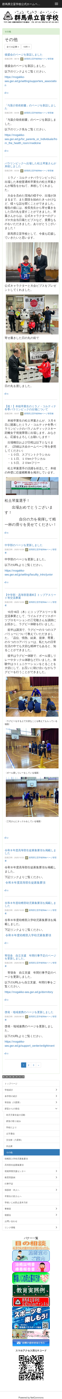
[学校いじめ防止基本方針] (31, 1278)
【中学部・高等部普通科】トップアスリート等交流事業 (30, 596)
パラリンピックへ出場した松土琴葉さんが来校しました (30, 164)
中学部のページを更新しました (24, 545)
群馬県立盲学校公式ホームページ (22, 4)
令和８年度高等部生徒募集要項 (25, 882)
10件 (25, 46)
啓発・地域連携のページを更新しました (29, 1012)
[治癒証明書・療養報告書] (31, 1266)
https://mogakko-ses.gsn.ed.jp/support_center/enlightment (29, 1043)
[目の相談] (31, 1244)
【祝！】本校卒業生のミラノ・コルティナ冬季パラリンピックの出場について (30, 407)
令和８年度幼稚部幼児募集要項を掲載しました (30, 904)
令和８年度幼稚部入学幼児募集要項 (28, 935)
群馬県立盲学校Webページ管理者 (39, 58)
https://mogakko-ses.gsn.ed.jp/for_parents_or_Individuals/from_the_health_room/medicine (31, 139)
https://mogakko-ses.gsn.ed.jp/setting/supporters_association (31, 81)
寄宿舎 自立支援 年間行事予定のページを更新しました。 (30, 956)
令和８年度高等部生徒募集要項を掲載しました (30, 851)
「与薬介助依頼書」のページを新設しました (30, 106)
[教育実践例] (31, 1290)
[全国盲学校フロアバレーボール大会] (31, 1333)
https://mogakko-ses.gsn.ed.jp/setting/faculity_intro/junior (29, 572)
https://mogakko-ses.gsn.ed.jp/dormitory (29, 992)
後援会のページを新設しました (24, 54)
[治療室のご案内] (31, 1255)
